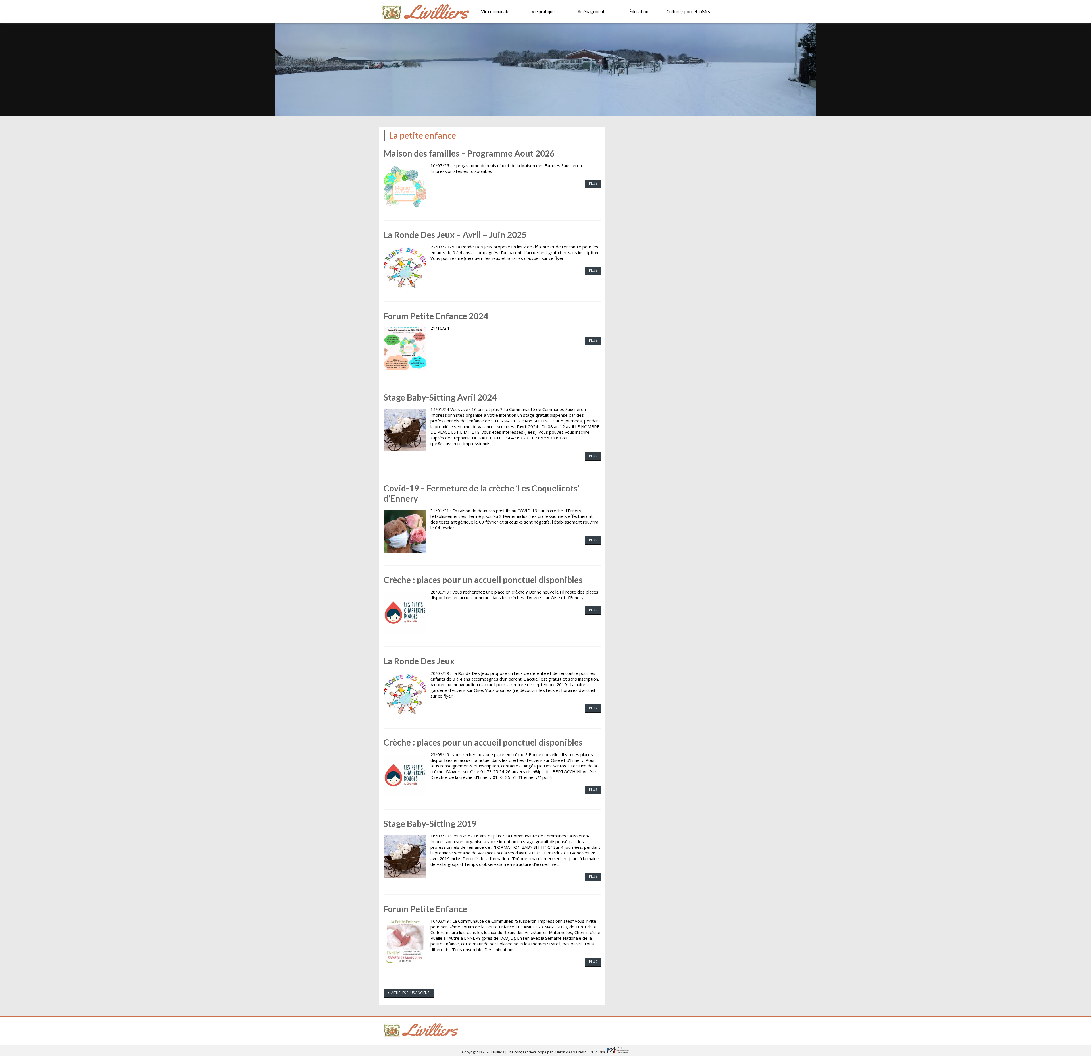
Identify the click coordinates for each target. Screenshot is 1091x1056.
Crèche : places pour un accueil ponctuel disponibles (483, 579)
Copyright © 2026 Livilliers (483, 1052)
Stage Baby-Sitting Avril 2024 (440, 397)
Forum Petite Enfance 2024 (436, 316)
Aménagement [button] (591, 11)
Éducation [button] (638, 11)
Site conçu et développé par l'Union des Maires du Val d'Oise (557, 1052)
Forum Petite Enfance (425, 909)
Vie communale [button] (495, 11)
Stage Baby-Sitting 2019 (430, 823)
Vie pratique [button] (543, 11)
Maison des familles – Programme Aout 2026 (469, 153)
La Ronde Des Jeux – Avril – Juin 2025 (455, 234)
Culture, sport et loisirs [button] (688, 11)
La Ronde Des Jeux (419, 661)
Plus (593, 183)
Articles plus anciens (409, 992)
